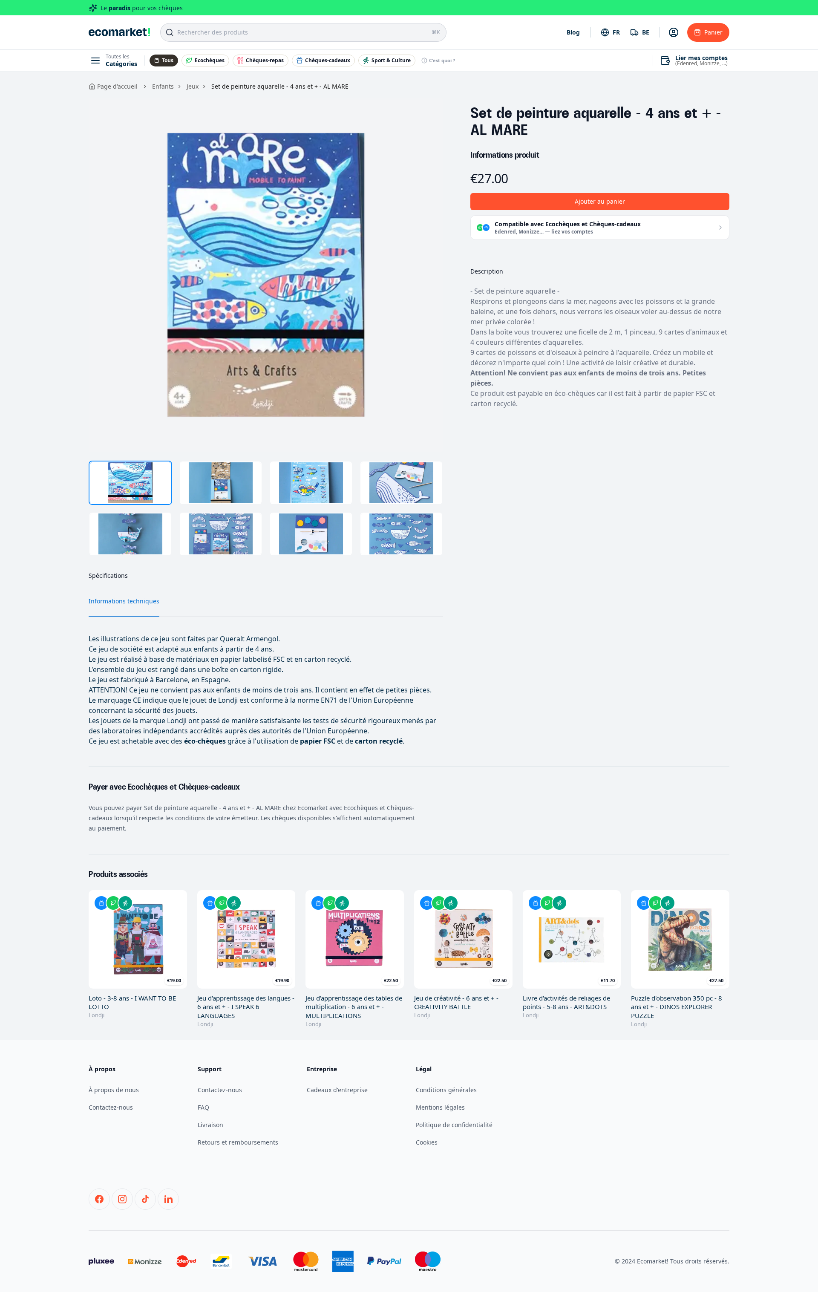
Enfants (163, 86)
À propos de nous (114, 1090)
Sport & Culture (391, 60)
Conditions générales (446, 1090)
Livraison (210, 1125)
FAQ (203, 1107)
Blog (573, 32)
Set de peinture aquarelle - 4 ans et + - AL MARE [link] (280, 86)
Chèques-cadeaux (327, 60)
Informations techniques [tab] (124, 601)
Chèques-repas (265, 60)
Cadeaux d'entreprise (337, 1090)
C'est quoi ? (442, 60)
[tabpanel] (266, 275)
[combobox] (610, 32)
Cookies (427, 1142)
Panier (713, 32)
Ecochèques (210, 60)
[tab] (130, 482)
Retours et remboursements (238, 1142)
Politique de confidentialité (454, 1125)
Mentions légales (440, 1107)
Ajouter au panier (600, 201)
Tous (167, 60)
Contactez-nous (111, 1107)
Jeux (193, 86)
